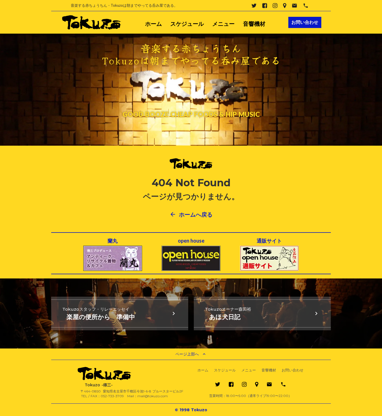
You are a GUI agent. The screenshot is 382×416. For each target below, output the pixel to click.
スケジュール (187, 24)
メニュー (223, 24)
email (294, 5)
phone (305, 5)
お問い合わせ (292, 370)
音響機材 (254, 24)
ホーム (153, 24)
